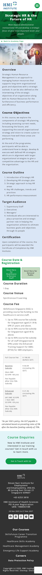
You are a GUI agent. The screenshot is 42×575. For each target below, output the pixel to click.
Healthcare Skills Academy (21, 541)
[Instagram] (21, 516)
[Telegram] (26, 516)
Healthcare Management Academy (21, 546)
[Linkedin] (16, 516)
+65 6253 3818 (21, 497)
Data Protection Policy (21, 560)
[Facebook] (10, 516)
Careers (21, 555)
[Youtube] (31, 516)
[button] (37, 5)
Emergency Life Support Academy (21, 550)
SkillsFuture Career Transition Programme (21, 535)
